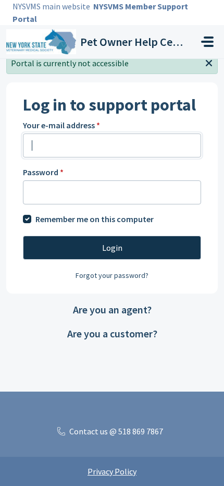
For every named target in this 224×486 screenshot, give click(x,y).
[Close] (209, 62)
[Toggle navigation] (207, 41)
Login (112, 247)
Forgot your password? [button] (112, 275)
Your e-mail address (61, 125)
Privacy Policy (112, 471)
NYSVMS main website (51, 6)
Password (43, 172)
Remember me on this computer (94, 219)
